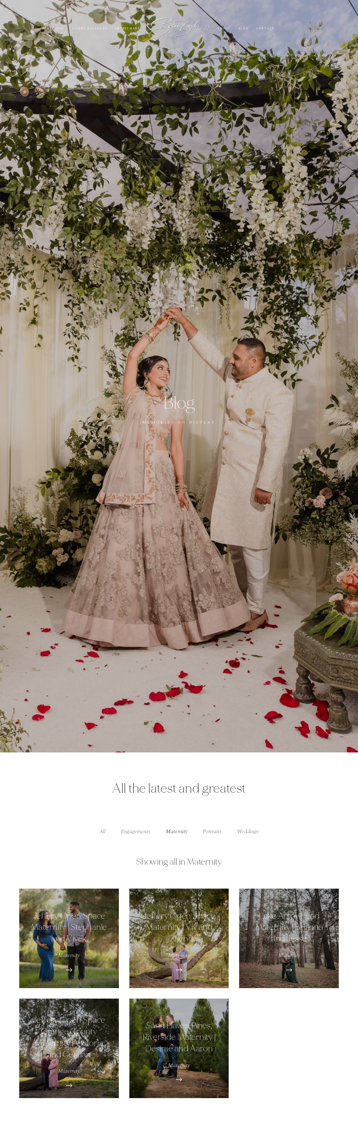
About (223, 28)
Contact (265, 28)
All (103, 831)
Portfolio (53, 28)
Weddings (248, 831)
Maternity (176, 831)
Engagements (135, 831)
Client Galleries (90, 28)
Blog (243, 28)
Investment (127, 28)
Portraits (212, 831)
